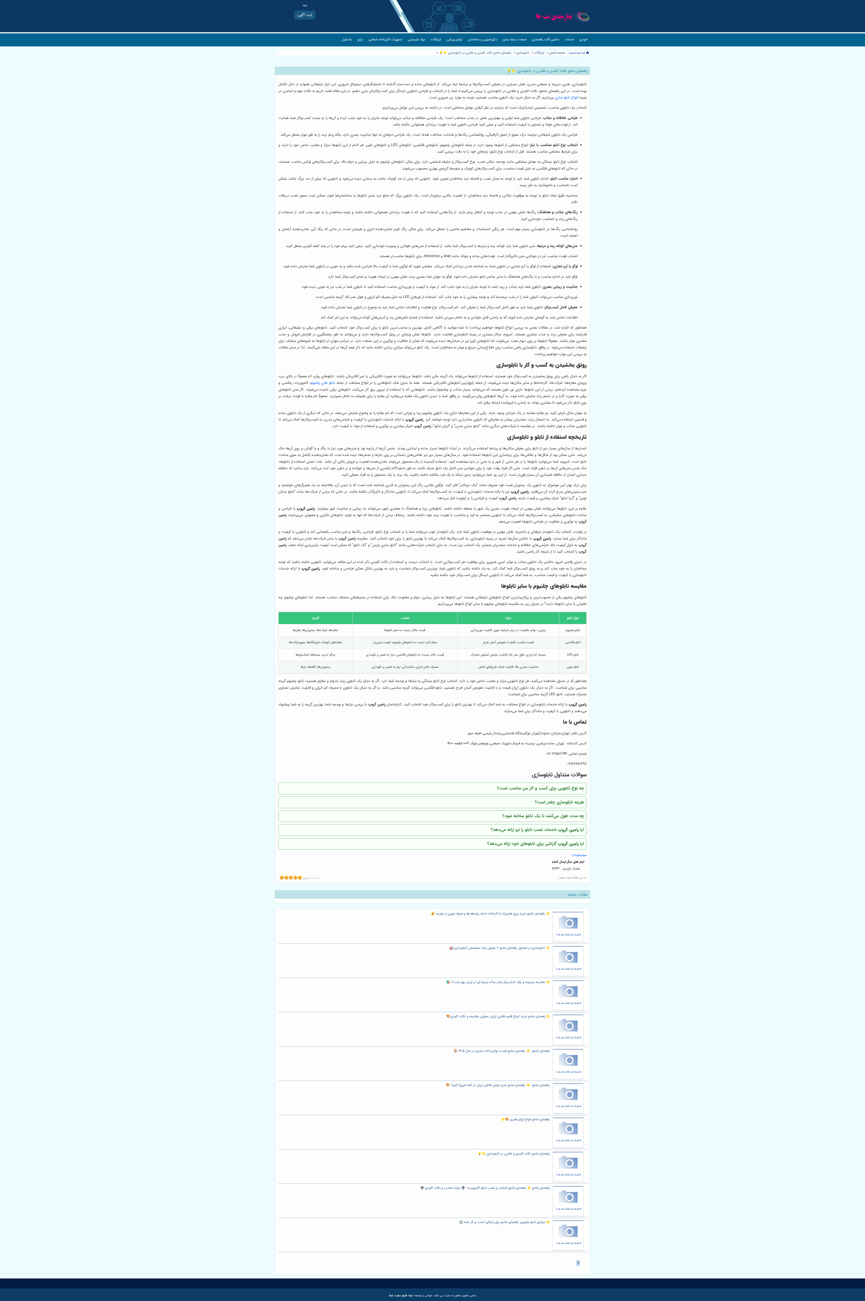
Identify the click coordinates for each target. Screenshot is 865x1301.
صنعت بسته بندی (514, 39)
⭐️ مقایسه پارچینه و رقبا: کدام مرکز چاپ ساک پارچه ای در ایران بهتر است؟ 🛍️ (498, 982)
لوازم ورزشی (454, 39)
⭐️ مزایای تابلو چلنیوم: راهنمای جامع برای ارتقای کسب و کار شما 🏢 (504, 1222)
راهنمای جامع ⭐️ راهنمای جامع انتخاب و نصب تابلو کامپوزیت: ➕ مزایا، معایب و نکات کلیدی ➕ (485, 1188)
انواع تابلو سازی (566, 97)
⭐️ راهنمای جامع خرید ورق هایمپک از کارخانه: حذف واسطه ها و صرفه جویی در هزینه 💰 (490, 913)
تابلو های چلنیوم (323, 383)
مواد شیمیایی (416, 39)
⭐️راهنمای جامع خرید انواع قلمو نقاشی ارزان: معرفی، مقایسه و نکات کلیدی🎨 (498, 1016)
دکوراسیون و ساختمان (482, 39)
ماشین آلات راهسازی (545, 39)
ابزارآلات (436, 39)
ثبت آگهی (304, 15)
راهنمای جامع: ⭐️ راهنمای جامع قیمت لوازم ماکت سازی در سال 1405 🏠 (501, 1051)
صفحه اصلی (557, 52)
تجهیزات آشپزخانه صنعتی (385, 39)
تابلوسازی (522, 52)
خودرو (583, 39)
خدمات (569, 39)
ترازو (360, 39)
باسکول (347, 39)
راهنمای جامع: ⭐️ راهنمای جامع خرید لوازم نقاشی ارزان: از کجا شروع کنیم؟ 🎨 (498, 1085)
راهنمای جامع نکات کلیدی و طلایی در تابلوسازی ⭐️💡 (474, 52)
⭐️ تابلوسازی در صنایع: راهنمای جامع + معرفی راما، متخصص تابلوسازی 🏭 (499, 948)
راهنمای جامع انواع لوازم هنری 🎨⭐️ (525, 1119)
